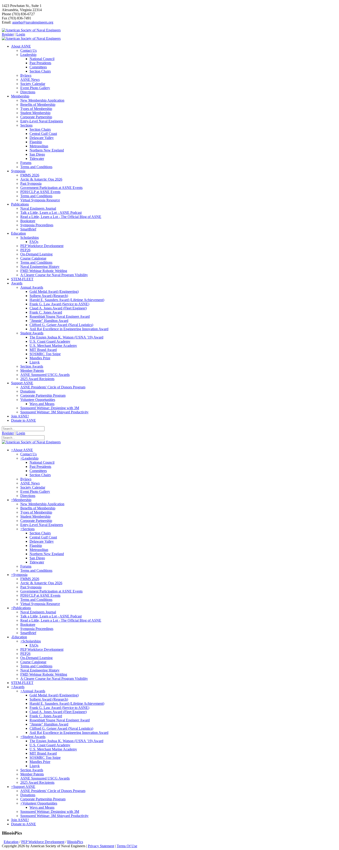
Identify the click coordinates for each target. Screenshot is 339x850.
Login (20, 34)
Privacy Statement (101, 846)
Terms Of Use (127, 846)
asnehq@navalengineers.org (32, 22)
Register (8, 34)
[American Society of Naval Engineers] (31, 30)
